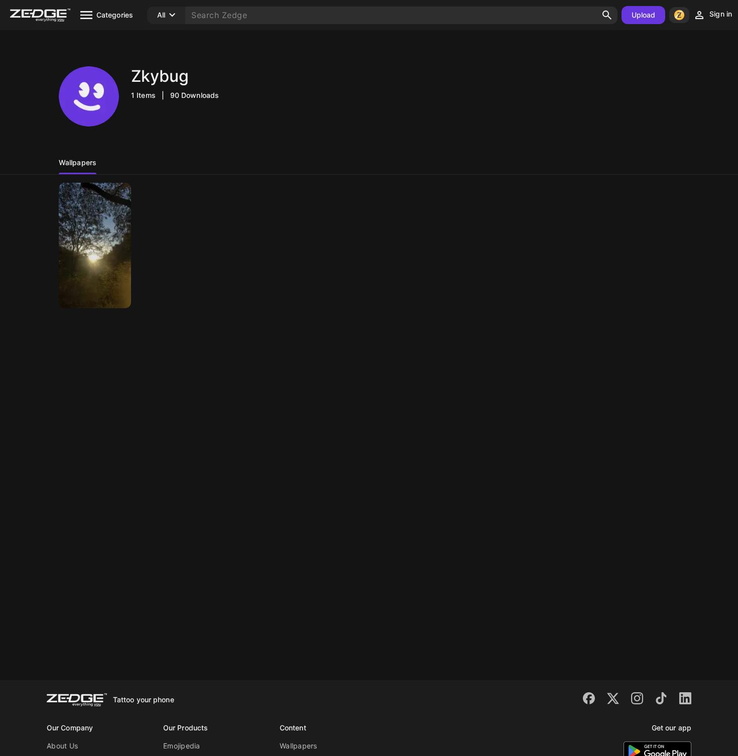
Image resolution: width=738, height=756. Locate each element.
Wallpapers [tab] (77, 162)
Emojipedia (181, 745)
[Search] (606, 15)
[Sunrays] (95, 245)
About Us (62, 745)
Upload (644, 15)
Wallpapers (298, 745)
